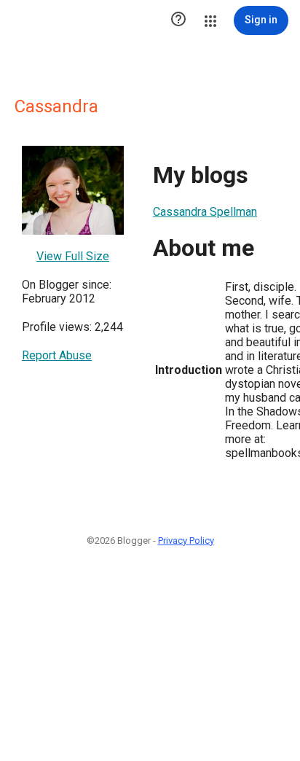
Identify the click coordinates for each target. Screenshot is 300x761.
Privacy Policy (186, 540)
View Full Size (72, 256)
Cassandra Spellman (205, 212)
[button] (178, 20)
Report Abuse (57, 355)
